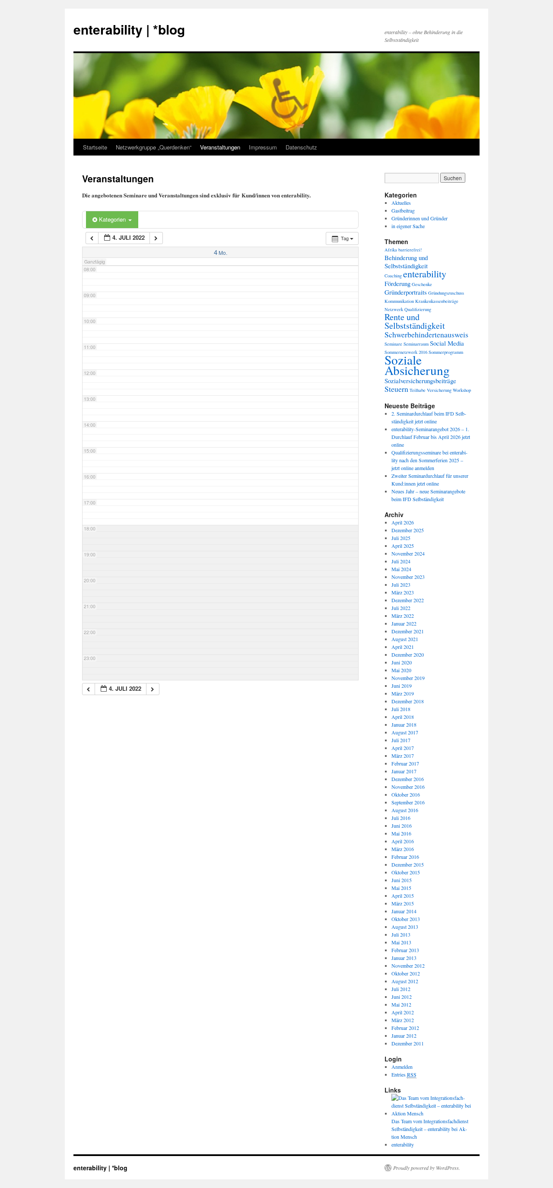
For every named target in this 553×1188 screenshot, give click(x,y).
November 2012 (408, 965)
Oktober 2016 (405, 794)
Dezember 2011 (407, 1043)
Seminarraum (416, 344)
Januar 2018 (403, 724)
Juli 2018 (400, 708)
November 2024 (408, 553)
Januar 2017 (403, 771)
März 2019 (402, 693)
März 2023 (402, 592)
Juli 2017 (400, 740)
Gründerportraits (406, 292)
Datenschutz (301, 147)
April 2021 (402, 646)
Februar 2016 (405, 856)
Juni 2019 (401, 685)
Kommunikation (399, 301)
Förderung (397, 283)
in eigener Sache (408, 225)
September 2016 (408, 802)
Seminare (393, 344)
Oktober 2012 (405, 973)
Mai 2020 (401, 670)
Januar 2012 (403, 1035)
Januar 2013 (403, 957)
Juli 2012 (400, 988)
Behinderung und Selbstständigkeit (406, 261)
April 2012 (402, 1012)
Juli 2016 (400, 817)
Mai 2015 (401, 887)
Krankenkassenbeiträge (436, 301)
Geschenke (422, 284)
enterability (424, 273)
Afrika (391, 250)
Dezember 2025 (407, 530)
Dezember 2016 (407, 778)
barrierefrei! (410, 250)
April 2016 (402, 841)
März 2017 (402, 755)
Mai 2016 (401, 833)
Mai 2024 (401, 568)
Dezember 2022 (407, 600)
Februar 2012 (405, 1027)
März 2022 (402, 615)
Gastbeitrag (403, 210)
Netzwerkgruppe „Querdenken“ (153, 147)
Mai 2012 (401, 1004)
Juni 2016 (401, 825)
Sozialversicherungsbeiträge (420, 380)
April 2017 (402, 747)
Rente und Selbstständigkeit (415, 321)
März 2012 (402, 1019)
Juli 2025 (400, 537)
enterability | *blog (129, 29)
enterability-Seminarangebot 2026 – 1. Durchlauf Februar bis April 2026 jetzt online (430, 437)
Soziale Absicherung (417, 364)
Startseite (95, 147)
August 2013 (404, 926)
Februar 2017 (405, 763)
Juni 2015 (401, 880)
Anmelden (402, 1066)
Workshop (462, 390)
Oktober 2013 (405, 918)
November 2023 (408, 576)
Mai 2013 (401, 942)
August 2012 (404, 981)
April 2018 (402, 716)
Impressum (263, 147)
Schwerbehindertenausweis (426, 334)
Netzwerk (394, 309)
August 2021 (404, 638)
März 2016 (402, 848)
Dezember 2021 (407, 631)
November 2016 (408, 786)
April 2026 (402, 522)
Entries (403, 1074)
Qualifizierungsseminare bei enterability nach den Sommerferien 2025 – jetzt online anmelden (429, 460)
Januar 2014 (403, 911)
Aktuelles (401, 202)
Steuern (396, 389)
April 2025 (402, 545)
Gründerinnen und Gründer (419, 218)
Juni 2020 (401, 662)
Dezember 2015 (407, 864)
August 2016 (404, 810)
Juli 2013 (400, 934)
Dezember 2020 (407, 654)
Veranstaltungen (220, 147)
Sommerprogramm (446, 352)
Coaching (393, 276)
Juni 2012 (401, 996)
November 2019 (408, 677)
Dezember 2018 (407, 701)
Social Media (447, 343)
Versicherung (439, 390)
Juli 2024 (400, 561)
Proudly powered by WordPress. (426, 1167)
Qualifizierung (417, 309)
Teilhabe (418, 390)
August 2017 (404, 732)
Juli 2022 (400, 607)
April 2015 (402, 895)
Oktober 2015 (405, 872)
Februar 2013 (405, 950)
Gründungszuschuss (446, 293)
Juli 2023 (400, 584)
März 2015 (402, 903)
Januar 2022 (403, 623)
